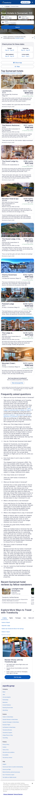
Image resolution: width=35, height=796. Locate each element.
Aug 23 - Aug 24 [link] (9, 50)
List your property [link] (7, 697)
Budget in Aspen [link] (6, 634)
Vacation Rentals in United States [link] (10, 719)
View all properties (17, 383)
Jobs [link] (4, 694)
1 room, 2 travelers (10, 23)
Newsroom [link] (5, 702)
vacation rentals (19, 38)
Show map (18, 62)
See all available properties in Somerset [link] (11, 73)
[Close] (32, 783)
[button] (17, 611)
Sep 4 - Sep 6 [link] (25, 56)
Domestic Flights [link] (6, 724)
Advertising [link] (5, 710)
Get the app (17, 677)
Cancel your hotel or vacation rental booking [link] (13, 766)
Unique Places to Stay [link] (8, 735)
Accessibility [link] (5, 755)
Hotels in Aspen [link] (6, 631)
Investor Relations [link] (7, 705)
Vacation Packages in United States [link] (11, 722)
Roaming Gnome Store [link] (8, 707)
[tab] (4, 618)
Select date (8, 18)
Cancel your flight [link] (7, 769)
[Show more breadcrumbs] (2, 6)
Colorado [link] (7, 6)
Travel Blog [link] (5, 737)
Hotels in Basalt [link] (6, 622)
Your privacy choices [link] (7, 757)
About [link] (4, 691)
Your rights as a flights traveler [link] (9, 777)
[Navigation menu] (32, 2)
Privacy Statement (8, 794)
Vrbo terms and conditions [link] (8, 752)
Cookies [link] (4, 747)
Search (17, 27)
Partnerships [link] (5, 699)
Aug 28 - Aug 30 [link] (9, 56)
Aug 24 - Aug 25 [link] (25, 50)
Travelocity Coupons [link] (7, 732)
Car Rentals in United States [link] (9, 727)
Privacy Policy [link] (6, 744)
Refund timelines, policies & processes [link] (11, 772)
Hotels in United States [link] (8, 716)
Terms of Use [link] (6, 749)
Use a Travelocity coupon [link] (8, 774)
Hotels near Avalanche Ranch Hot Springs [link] (13, 628)
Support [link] (4, 764)
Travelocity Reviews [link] (7, 730)
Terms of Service (18, 794)
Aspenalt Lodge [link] (6, 625)
